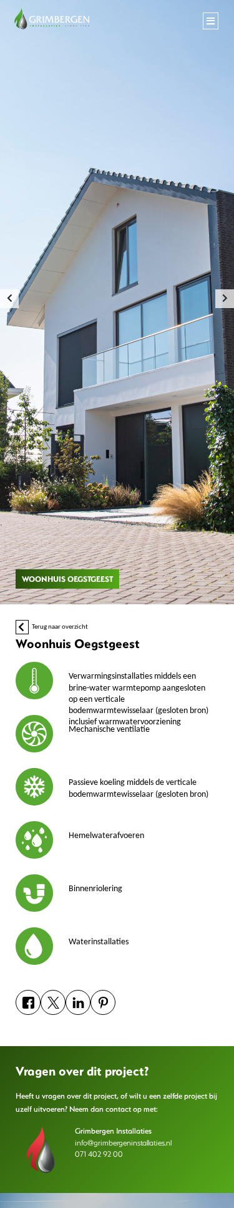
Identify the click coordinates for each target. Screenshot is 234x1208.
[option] (117, 302)
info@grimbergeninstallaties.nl (123, 1142)
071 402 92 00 (99, 1154)
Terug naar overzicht (59, 627)
